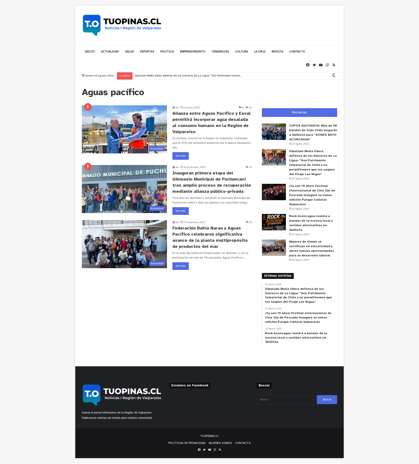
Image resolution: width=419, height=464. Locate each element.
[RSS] (334, 65)
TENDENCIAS (220, 51)
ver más (180, 156)
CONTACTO (297, 51)
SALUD (129, 51)
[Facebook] (307, 65)
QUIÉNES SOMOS (220, 443)
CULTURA (241, 51)
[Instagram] (327, 65)
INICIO (90, 51)
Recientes (299, 112)
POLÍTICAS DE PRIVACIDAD (187, 443)
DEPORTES (147, 51)
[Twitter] (314, 65)
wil (177, 107)
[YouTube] (321, 65)
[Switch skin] (334, 76)
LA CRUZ (260, 51)
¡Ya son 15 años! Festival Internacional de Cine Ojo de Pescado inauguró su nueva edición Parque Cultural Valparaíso (312, 195)
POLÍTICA (167, 51)
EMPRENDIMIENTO (192, 51)
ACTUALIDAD (110, 51)
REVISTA (277, 51)
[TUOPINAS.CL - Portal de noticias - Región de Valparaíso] (122, 25)
